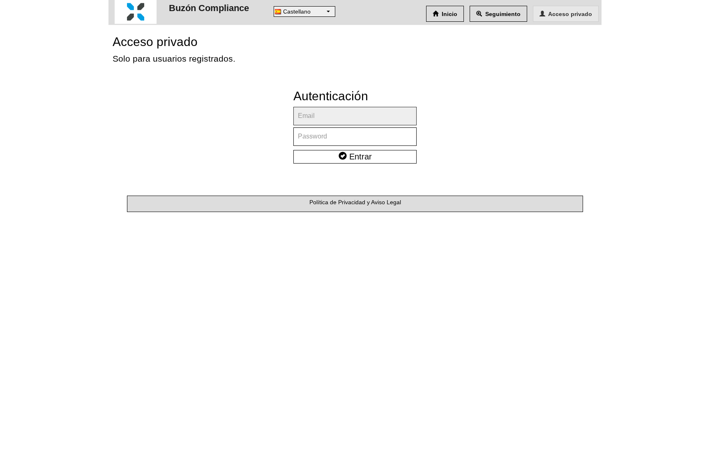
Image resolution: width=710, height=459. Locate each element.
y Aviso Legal (384, 202)
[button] (304, 11)
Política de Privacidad (337, 202)
